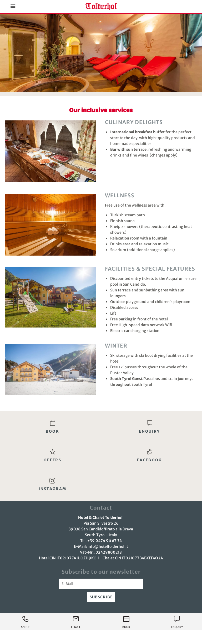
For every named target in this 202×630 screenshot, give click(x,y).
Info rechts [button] (182, 6)
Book (126, 627)
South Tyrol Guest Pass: (131, 378)
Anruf (25, 627)
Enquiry (177, 627)
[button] (13, 6)
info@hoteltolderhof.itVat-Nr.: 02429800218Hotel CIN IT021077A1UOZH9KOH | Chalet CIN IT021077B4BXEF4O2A (101, 552)
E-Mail (75, 627)
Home (101, 6)
